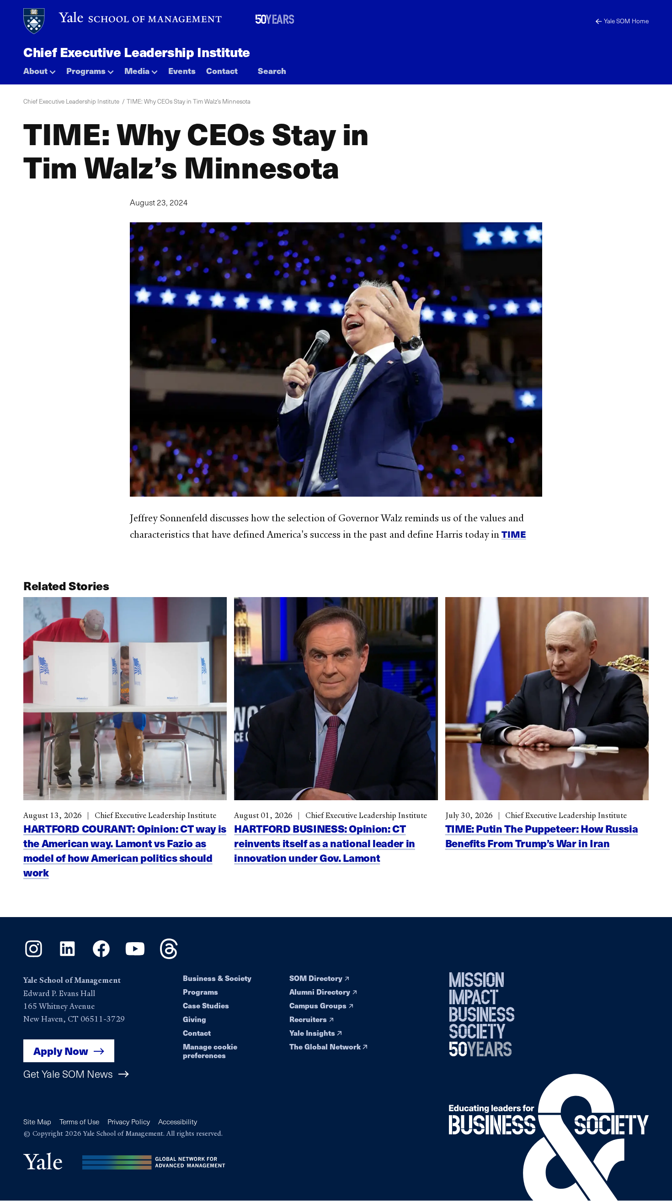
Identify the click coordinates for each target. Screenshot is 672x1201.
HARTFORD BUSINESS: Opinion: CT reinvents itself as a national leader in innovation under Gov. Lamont (324, 843)
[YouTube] (135, 955)
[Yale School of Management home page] (123, 21)
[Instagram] (33, 955)
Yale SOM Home (626, 20)
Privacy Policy (128, 1121)
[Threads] (169, 955)
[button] (39, 68)
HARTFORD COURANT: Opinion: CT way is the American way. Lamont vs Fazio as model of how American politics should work (124, 850)
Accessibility (177, 1121)
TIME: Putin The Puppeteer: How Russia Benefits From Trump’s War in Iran (541, 835)
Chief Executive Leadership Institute (136, 51)
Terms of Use (79, 1121)
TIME (513, 533)
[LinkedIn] (67, 955)
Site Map (37, 1121)
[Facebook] (101, 955)
